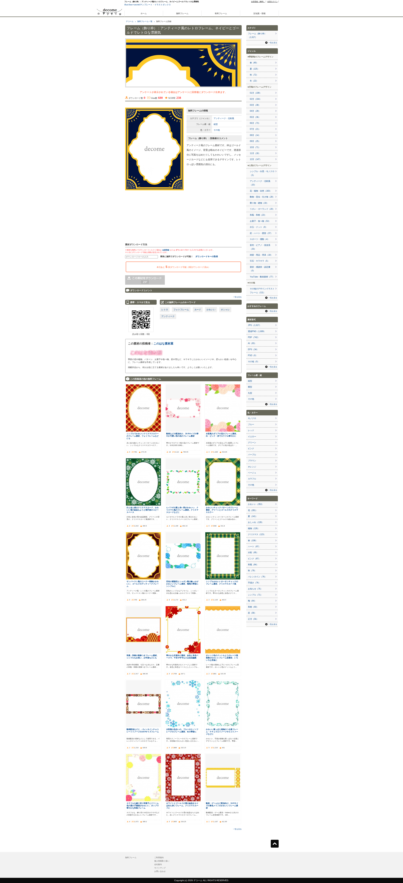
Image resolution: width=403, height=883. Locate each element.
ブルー (251, 424)
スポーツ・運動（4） (259, 239)
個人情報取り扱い (161, 861)
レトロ (164, 309)
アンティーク (168, 316)
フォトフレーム (181, 309)
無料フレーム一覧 (144, 21)
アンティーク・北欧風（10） (260, 183)
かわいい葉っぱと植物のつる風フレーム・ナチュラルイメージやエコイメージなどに (222, 731)
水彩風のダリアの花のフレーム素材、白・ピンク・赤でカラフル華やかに (222, 435)
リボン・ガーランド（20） (262, 209)
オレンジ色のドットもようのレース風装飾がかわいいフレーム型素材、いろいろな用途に (222, 657)
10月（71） (255, 147)
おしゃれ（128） (256, 522)
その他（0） (253, 361)
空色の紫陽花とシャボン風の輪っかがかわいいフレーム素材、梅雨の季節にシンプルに (182, 583)
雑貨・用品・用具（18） (261, 255)
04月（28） (255, 111)
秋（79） (252, 570)
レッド (251, 430)
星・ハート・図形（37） (261, 233)
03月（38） (255, 105)
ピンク (251, 448)
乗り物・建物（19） (259, 203)
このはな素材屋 (163, 343)
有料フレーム (221, 13)
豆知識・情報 (259, 13)
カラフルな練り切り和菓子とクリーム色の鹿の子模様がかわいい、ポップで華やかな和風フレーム (143, 805)
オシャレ (225, 309)
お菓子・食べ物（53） (260, 221)
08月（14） (255, 135)
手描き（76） (254, 582)
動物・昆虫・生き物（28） (262, 197)
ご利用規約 (159, 857)
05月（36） (255, 117)
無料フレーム (182, 13)
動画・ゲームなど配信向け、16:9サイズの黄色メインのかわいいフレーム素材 (222, 805)
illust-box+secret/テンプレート (138, 4)
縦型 (216, 124)
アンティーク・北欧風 (224, 118)
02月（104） (255, 99)
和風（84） (253, 564)
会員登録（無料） (258, 2)
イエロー (252, 436)
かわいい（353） (256, 504)
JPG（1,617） (254, 325)
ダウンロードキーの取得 (206, 256)
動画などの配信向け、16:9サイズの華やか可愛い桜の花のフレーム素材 (182, 435)
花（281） (252, 510)
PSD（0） (252, 355)
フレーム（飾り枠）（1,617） (257, 35)
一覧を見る (237, 297)
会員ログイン (272, 2)
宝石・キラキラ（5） (259, 261)
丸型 (250, 393)
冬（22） (254, 81)
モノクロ (252, 418)
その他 (217, 130)
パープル (252, 454)
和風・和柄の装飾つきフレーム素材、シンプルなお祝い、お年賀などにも (143, 656)
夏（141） (252, 516)
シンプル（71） (255, 595)
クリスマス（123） (257, 534)
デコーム (129, 21)
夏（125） (254, 69)
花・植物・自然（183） (261, 191)
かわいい (211, 309)
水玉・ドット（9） (258, 227)
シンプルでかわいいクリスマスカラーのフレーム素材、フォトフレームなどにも (143, 436)
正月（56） (253, 619)
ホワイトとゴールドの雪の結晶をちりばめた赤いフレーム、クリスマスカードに (182, 805)
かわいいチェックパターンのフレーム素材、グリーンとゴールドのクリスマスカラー (222, 509)
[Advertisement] (109, 113)
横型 (250, 387)
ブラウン (252, 460)
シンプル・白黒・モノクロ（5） (262, 173)
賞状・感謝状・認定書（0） (260, 269)
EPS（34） (253, 349)
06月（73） (255, 123)
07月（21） (255, 129)
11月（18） (255, 153)
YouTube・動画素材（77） (262, 277)
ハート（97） (254, 546)
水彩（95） (253, 552)
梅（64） (252, 601)
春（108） (252, 540)
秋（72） (254, 75)
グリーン (252, 442)
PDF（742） (253, 337)
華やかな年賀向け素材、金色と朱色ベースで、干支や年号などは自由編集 (182, 656)
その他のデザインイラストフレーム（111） (262, 290)
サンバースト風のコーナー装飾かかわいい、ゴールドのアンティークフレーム (143, 583)
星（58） (252, 613)
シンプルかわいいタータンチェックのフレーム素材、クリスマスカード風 (222, 582)
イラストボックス (162, 4)
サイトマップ (160, 868)
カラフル (252, 479)
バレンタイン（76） (257, 577)
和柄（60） (253, 607)
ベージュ (252, 473)
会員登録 (165, 250)
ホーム (144, 13)
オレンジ (252, 467)
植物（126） (253, 528)
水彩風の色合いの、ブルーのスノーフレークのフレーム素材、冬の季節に (182, 730)
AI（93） (252, 343)
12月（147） (255, 159)
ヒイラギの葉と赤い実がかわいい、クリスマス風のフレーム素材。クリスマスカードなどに (182, 509)
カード (197, 309)
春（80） (254, 62)
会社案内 (158, 864)
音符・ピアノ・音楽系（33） (260, 247)
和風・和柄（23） (258, 215)
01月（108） (255, 93)
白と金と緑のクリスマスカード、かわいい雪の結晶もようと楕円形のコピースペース (143, 509)
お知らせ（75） (255, 589)
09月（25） (255, 141)
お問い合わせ (160, 871)
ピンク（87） (254, 558)
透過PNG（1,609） (257, 331)
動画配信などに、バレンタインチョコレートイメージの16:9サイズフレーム (143, 730)
